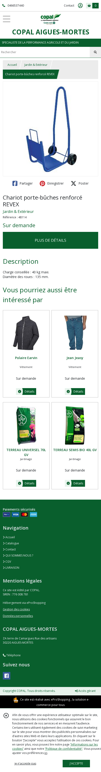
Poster (83, 183)
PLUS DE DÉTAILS (50, 240)
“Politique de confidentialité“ (63, 749)
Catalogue (12, 543)
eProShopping (60, 699)
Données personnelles (18, 616)
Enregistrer (55, 183)
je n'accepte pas (25, 763)
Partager (26, 183)
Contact (69, 5)
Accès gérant (87, 691)
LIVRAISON (12, 568)
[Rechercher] (95, 52)
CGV (8, 562)
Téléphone (13, 655)
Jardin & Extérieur (35, 65)
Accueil (12, 65)
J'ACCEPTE (76, 763)
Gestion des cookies (16, 609)
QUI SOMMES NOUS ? (19, 555)
